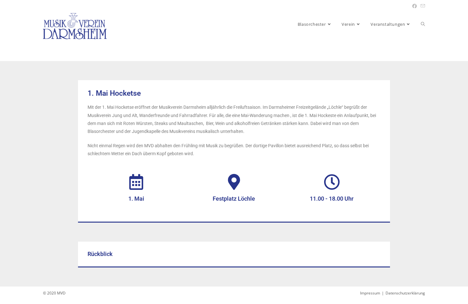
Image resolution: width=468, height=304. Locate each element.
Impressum (370, 293)
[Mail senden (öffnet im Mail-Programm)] (422, 6)
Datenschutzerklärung (405, 293)
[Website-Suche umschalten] (423, 24)
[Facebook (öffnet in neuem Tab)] (414, 6)
